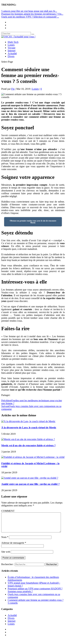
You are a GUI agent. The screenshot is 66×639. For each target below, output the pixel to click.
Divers (11, 56)
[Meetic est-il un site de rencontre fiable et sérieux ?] (28, 439)
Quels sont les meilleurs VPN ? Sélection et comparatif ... (30, 16)
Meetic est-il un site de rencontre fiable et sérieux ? (28, 445)
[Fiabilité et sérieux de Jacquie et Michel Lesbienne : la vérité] (33, 457)
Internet (11, 50)
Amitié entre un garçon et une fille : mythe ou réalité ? (30, 484)
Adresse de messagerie (13, 542)
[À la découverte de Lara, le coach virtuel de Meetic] (28, 421)
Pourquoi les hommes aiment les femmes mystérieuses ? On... (32, 14)
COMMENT (8, 511)
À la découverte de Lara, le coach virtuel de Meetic (28, 427)
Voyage (11, 47)
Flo (13, 89)
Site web (5, 551)
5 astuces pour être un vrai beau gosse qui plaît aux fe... (29, 11)
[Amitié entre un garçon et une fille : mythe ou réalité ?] (29, 478)
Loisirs (11, 45)
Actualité (12, 53)
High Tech (13, 42)
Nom (4, 537)
